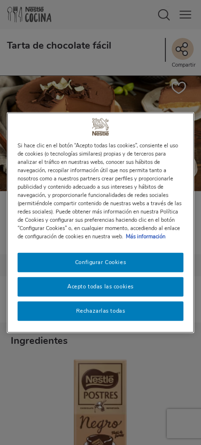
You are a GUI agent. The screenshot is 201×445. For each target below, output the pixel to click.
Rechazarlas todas (100, 311)
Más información (145, 236)
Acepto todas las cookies (100, 286)
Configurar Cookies (100, 262)
